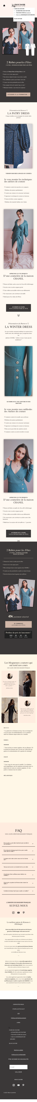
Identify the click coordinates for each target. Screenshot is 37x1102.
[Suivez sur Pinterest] (23, 912)
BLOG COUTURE (18, 18)
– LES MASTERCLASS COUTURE (22, 10)
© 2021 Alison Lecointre (10, 1092)
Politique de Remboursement (18, 1018)
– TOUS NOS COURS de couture (23, 13)
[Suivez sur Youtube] (18, 912)
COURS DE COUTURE (19, 8)
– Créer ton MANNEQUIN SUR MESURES (25, 15)
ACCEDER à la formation (17, 94)
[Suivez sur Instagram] (13, 912)
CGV (18, 1013)
